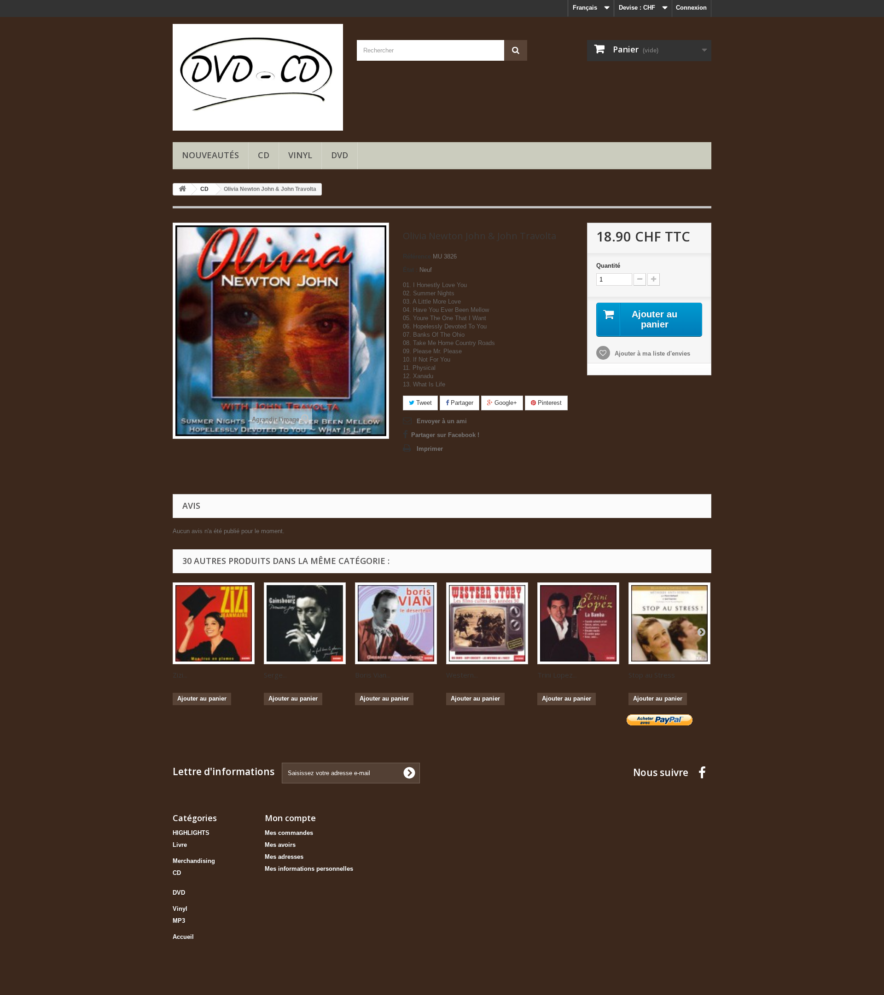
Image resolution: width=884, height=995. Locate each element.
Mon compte (290, 817)
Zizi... (180, 674)
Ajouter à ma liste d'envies (651, 353)
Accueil (183, 936)
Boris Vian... (372, 674)
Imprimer (430, 448)
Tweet (423, 402)
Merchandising (194, 860)
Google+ (505, 402)
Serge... (275, 674)
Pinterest (549, 402)
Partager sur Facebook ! (445, 434)
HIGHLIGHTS (191, 832)
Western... (462, 674)
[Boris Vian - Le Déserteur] (396, 623)
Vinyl (300, 155)
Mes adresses (284, 856)
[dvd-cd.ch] (258, 77)
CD (263, 155)
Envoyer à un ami (442, 421)
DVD (339, 155)
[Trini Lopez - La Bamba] (578, 623)
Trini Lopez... (557, 674)
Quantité (608, 265)
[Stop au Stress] (669, 623)
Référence (417, 256)
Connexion (691, 7)
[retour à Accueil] (182, 189)
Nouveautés (210, 155)
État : (410, 269)
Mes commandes (289, 832)
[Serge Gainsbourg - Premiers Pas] (305, 623)
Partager (461, 402)
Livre (180, 844)
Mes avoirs (280, 844)
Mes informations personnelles (309, 868)
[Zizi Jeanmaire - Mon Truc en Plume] (214, 623)
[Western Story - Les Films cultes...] (487, 623)
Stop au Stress (651, 674)
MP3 (179, 920)
